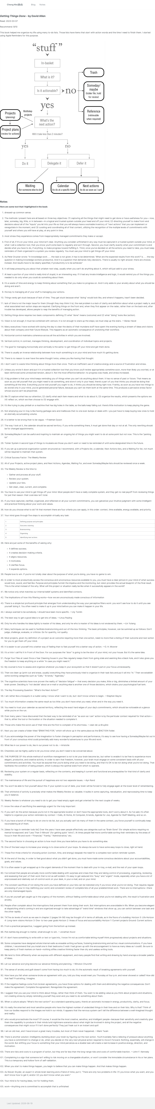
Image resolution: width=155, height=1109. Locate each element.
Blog (33, 4)
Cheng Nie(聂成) (15, 4)
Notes (42, 4)
